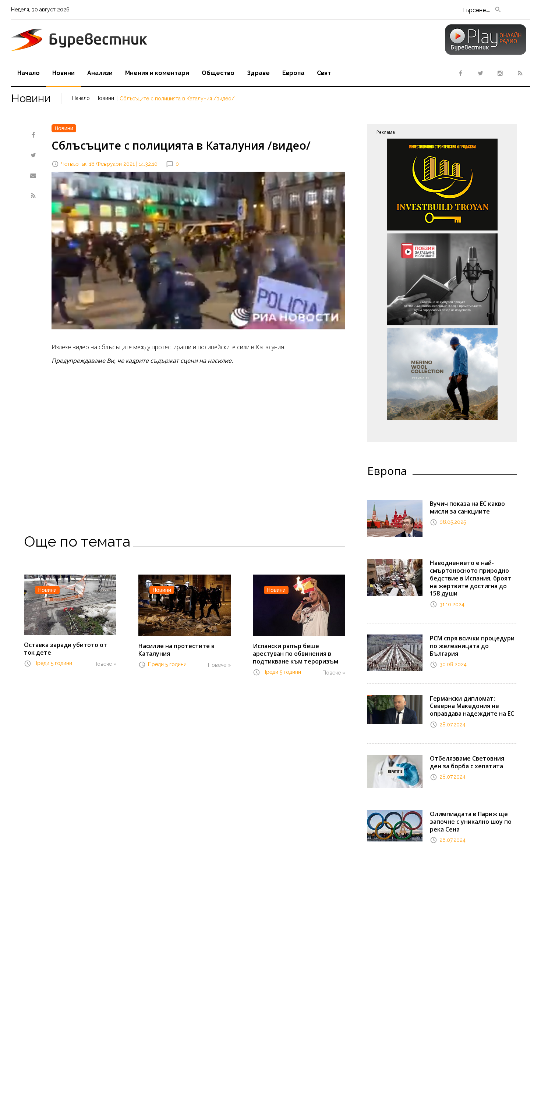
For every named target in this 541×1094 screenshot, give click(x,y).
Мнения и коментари (157, 72)
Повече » (104, 664)
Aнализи (100, 72)
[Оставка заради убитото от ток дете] (70, 604)
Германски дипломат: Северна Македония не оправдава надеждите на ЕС (472, 706)
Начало (28, 72)
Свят (324, 72)
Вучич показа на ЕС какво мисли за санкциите (467, 507)
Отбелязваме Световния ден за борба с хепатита (467, 762)
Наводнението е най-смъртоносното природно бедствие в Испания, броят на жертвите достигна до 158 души (470, 578)
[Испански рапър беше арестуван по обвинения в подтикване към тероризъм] (299, 605)
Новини (63, 72)
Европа (293, 72)
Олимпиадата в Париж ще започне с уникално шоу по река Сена (471, 821)
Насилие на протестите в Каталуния (176, 650)
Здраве (258, 72)
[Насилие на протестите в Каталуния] (184, 605)
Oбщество (218, 72)
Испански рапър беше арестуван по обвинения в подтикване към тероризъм (295, 653)
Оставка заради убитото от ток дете (65, 649)
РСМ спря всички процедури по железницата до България (472, 646)
